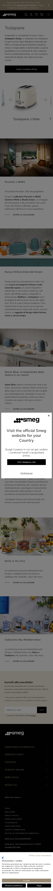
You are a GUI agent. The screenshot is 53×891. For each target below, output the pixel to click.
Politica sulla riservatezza (40, 855)
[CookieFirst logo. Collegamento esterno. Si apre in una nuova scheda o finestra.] (3, 858)
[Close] (49, 415)
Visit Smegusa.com (26, 462)
